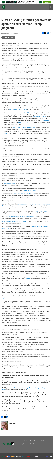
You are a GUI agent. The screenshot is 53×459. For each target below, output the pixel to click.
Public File (32, 443)
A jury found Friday (23, 122)
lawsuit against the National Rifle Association (24, 113)
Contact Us (32, 440)
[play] (4, 7)
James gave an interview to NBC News (24, 193)
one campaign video (9, 183)
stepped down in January (39, 116)
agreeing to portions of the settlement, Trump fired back (22, 216)
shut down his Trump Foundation (18, 109)
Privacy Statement (24, 443)
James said (45, 120)
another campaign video (29, 190)
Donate (47, 2)
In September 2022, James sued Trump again (14, 221)
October (28, 278)
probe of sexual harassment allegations (24, 127)
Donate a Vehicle (23, 440)
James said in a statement (42, 211)
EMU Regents (44, 440)
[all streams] (51, 7)
